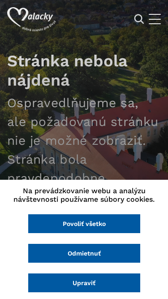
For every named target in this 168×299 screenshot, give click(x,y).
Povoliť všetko (84, 223)
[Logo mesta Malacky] (31, 19)
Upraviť (84, 282)
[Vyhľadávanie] (139, 19)
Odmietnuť (84, 253)
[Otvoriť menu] (155, 19)
